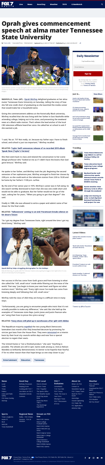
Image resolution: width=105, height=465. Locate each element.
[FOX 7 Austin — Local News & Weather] (8, 4)
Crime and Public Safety (7, 395)
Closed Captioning (78, 401)
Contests (22, 396)
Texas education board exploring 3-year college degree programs (93, 166)
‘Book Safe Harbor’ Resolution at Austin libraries (82, 246)
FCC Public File (76, 403)
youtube (97, 458)
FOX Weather (93, 399)
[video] (98, 239)
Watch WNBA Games (44, 444)
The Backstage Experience (42, 406)
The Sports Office (42, 391)
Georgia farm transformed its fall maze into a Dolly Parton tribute (81, 137)
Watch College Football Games (42, 423)
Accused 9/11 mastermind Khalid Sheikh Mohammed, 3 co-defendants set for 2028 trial (82, 128)
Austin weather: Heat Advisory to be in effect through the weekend (93, 189)
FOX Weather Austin (43, 394)
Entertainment (28, 43)
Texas (4, 389)
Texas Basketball (7, 427)
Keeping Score (24, 386)
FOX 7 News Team (78, 391)
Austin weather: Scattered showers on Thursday (81, 274)
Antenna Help (76, 408)
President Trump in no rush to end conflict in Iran (81, 265)
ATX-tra (56, 404)
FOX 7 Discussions (60, 401)
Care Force (57, 396)
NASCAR (4, 424)
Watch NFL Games (43, 419)
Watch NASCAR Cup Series (43, 429)
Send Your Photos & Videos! (96, 393)
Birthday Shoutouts (25, 384)
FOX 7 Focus (58, 391)
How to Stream (42, 384)
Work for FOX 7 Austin (77, 395)
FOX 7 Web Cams (95, 397)
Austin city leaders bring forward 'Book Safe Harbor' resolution (81, 99)
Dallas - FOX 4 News (26, 417)
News (4, 381)
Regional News (26, 414)
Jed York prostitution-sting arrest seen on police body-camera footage (81, 118)
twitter (89, 458)
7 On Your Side (59, 389)
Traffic (4, 386)
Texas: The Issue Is (60, 394)
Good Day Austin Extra (42, 397)
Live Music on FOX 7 (26, 391)
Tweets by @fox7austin (82, 306)
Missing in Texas (59, 399)
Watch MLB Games (43, 426)
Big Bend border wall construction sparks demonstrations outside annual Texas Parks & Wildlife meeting (93, 177)
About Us (76, 381)
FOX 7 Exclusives (58, 382)
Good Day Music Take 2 (42, 401)
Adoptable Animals (25, 394)
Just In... (76, 94)
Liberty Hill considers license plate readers (82, 237)
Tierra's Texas (41, 386)
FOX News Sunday (8, 398)
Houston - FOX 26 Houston (25, 420)
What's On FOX (77, 384)
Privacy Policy (90, 83)
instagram (93, 458)
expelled (28, 326)
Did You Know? (94, 402)
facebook (85, 458)
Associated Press (18, 43)
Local (3, 384)
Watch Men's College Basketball (44, 436)
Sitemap (4, 401)
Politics (4, 391)
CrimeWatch (58, 386)
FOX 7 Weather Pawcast (94, 385)
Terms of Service (89, 85)
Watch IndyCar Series (44, 433)
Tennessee (39, 360)
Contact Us (75, 386)
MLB (3, 422)
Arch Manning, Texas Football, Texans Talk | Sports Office (80, 256)
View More (98, 94)
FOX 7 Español (41, 389)
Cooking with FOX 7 (25, 389)
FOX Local (41, 381)
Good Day (23, 381)
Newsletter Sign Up (78, 389)
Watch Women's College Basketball (43, 441)
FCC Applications (77, 406)
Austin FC (5, 419)
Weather (93, 381)
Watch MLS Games (43, 447)
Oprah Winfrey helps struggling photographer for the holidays (25, 268)
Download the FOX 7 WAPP (96, 389)
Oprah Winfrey (30, 99)
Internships (75, 398)
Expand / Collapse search (102, 4)
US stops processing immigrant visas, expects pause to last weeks (81, 109)
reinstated (52, 332)
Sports (5, 414)
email (101, 458)
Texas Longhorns (7, 417)
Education (25, 360)
